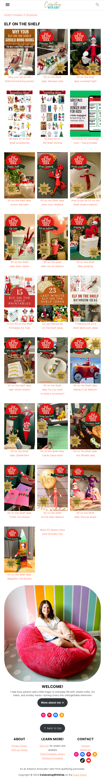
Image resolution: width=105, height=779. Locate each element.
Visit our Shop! (19, 750)
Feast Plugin (80, 774)
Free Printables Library (52, 754)
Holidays (18, 14)
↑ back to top (52, 728)
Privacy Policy (19, 745)
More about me (51, 702)
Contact (85, 745)
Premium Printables (52, 758)
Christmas (31, 14)
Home (7, 14)
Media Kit (85, 750)
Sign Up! (44, 745)
